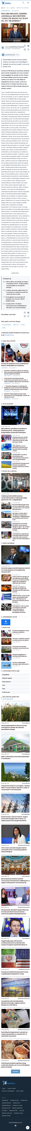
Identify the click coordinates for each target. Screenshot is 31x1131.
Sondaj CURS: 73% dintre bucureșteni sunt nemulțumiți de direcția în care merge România (16, 305)
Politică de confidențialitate (8, 1091)
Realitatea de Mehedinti (17, 1108)
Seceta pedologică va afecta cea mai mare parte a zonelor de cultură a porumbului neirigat (14, 727)
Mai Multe (15, 1071)
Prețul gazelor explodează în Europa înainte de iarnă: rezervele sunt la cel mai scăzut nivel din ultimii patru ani (21, 537)
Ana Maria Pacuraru (24, 969)
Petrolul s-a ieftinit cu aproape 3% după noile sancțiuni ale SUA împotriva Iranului (20, 589)
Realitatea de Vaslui (18, 1113)
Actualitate (13, 7)
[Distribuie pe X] (28, 49)
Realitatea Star (24, 1100)
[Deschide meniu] (28, 3)
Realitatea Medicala (6, 1105)
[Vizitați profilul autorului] (2, 47)
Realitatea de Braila (6, 1115)
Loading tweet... (15, 273)
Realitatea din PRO (13, 1110)
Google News (9, 335)
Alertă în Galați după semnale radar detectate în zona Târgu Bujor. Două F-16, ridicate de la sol (16, 395)
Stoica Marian (26, 723)
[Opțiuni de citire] (27, 1127)
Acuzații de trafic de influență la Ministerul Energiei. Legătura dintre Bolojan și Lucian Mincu (13, 1003)
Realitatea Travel (16, 1103)
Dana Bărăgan (26, 814)
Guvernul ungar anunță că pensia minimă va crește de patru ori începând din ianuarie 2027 (15, 570)
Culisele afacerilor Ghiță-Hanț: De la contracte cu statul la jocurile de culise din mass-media (17, 292)
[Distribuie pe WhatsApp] (24, 49)
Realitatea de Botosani (7, 1113)
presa (23, 324)
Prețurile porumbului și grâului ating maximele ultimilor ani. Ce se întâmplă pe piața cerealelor (15, 1065)
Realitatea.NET (5, 1100)
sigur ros (15, 324)
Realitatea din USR (6, 1108)
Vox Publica (4, 1110)
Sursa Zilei (21, 1110)
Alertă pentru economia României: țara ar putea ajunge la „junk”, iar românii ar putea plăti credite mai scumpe (20, 527)
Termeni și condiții (11, 1088)
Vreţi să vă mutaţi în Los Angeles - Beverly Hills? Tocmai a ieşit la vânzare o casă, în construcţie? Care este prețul (15, 788)
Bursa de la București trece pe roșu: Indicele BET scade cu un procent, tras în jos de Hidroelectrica (20, 507)
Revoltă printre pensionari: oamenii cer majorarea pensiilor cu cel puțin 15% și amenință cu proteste (14, 1034)
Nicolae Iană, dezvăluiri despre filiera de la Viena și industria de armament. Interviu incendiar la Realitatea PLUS (15, 912)
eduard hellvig (6, 324)
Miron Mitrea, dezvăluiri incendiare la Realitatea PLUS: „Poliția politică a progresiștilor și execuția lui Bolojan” (17, 284)
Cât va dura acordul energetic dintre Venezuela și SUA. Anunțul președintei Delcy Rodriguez (14, 850)
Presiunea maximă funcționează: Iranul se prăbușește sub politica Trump (14, 973)
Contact (3, 1088)
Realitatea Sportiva (14, 1100)
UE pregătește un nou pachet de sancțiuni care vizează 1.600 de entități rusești (15, 299)
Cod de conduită (19, 1091)
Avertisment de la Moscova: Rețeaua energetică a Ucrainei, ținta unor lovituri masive (20, 466)
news (3, 327)
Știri (8, 7)
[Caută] (23, 3)
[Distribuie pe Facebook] (28, 45)
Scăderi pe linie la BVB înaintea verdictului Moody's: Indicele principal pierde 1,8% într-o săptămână (14, 498)
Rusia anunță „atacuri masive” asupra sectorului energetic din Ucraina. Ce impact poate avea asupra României (14, 819)
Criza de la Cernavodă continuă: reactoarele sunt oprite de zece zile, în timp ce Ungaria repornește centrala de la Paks (16, 381)
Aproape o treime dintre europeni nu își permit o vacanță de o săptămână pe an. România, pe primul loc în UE (21, 516)
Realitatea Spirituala (6, 1103)
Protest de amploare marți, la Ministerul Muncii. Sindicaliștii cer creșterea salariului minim (14, 365)
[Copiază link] (24, 45)
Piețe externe (7, 375)
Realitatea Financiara (17, 47)
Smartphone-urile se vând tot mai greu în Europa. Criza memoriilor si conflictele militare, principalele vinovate (20, 609)
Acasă (4, 7)
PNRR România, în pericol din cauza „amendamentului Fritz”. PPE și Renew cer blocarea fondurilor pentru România (21, 599)
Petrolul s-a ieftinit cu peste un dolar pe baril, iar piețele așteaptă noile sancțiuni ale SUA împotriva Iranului (16, 372)
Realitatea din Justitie (17, 1105)
